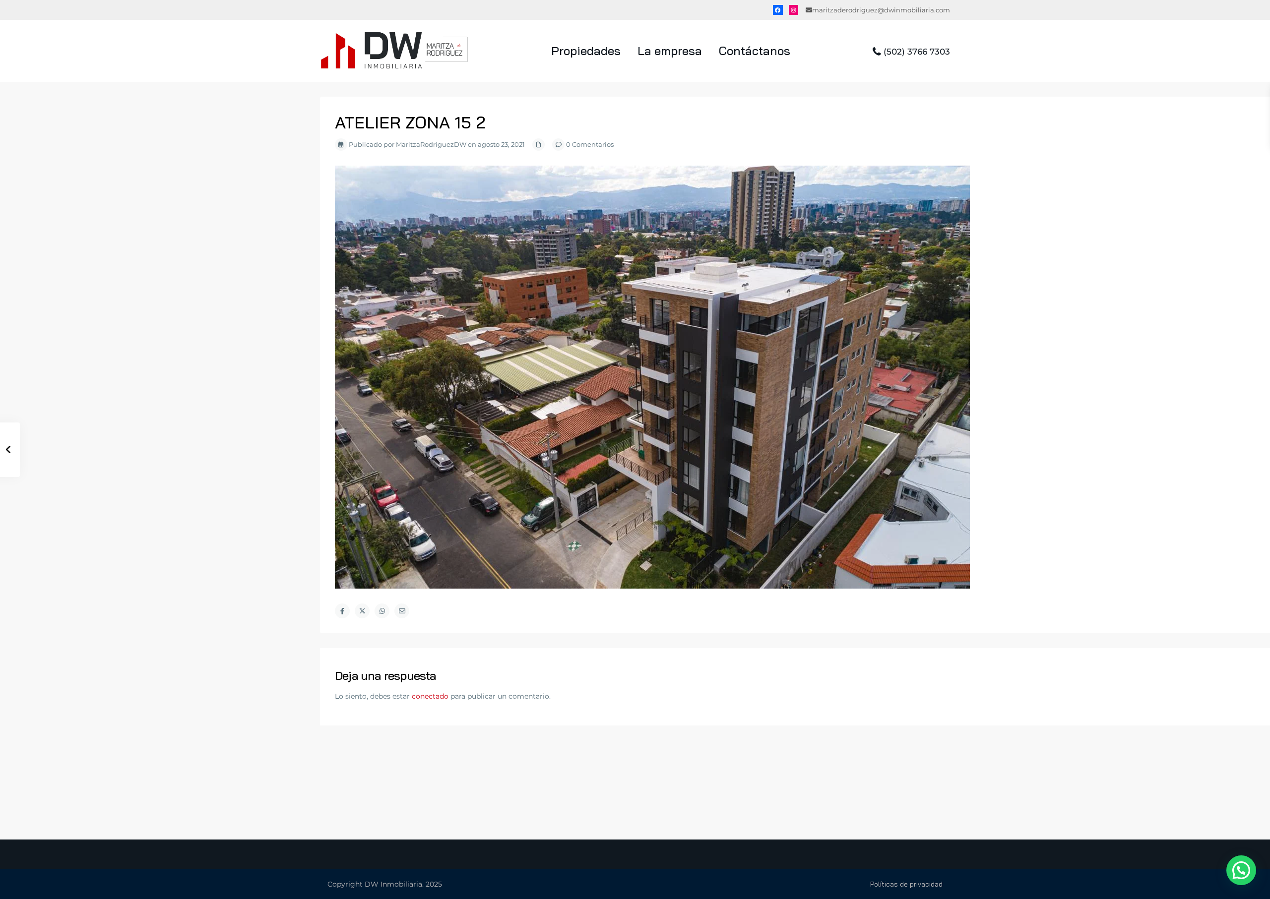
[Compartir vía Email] (401, 610)
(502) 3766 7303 (917, 52)
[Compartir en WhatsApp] (382, 610)
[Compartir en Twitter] (362, 610)
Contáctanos (754, 50)
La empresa (669, 50)
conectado (430, 696)
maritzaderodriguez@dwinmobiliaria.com (881, 10)
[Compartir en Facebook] (342, 610)
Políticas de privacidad (906, 884)
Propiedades (586, 50)
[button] (1241, 870)
